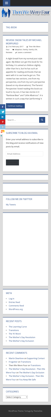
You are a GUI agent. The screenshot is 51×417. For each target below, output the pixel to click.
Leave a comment (24, 52)
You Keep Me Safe (27, 379)
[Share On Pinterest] (2, 121)
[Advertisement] (25, 250)
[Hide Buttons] (1, 136)
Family (25, 49)
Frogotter (13, 361)
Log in (11, 298)
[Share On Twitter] (2, 111)
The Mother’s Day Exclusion (21, 340)
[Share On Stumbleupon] (2, 131)
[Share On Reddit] (2, 126)
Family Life (33, 49)
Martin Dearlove (16, 358)
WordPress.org (16, 309)
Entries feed (14, 302)
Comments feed (16, 305)
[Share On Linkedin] (2, 116)
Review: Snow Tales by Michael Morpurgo (24, 41)
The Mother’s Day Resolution (22, 337)
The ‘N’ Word (15, 333)
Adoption (18, 49)
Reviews (9, 52)
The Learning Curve (18, 326)
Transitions (14, 330)
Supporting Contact (36, 358)
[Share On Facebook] (2, 106)
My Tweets (11, 204)
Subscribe (12, 162)
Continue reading (15, 106)
